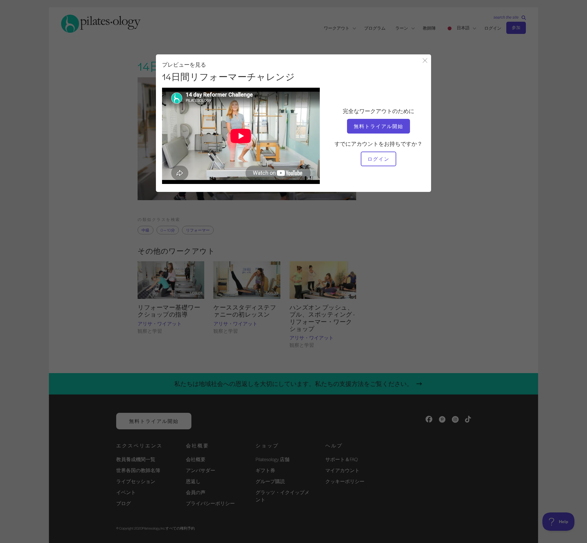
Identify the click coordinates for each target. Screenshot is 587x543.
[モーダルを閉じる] (425, 61)
